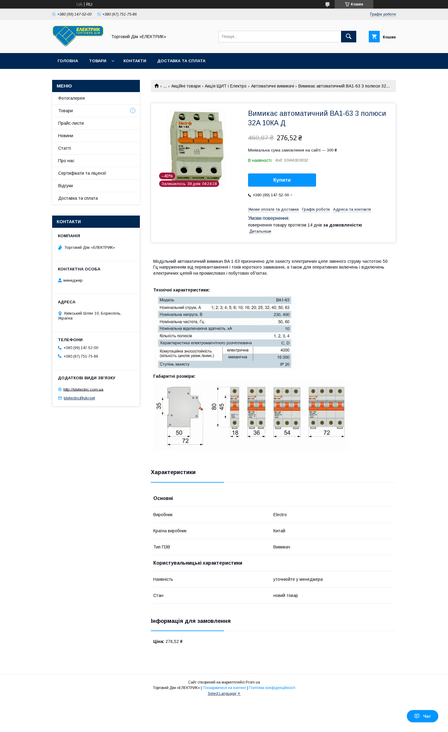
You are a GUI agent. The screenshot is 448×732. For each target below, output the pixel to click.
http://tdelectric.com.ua (83, 389)
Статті (64, 148)
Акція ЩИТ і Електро (226, 86)
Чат (427, 716)
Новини (65, 135)
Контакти (134, 61)
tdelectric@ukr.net (79, 398)
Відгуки (65, 185)
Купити (282, 180)
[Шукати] (348, 36)
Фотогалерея (71, 98)
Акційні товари (186, 86)
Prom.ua (253, 682)
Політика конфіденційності (272, 688)
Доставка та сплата (181, 61)
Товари (97, 61)
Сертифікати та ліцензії (82, 173)
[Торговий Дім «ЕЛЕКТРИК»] (78, 45)
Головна (68, 61)
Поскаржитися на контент (224, 688)
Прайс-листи (71, 123)
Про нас (66, 160)
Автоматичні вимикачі (272, 86)
